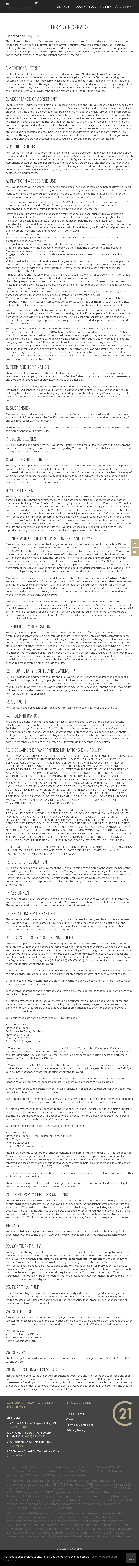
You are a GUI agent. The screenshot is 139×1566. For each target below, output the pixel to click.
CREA (90, 1484)
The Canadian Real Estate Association (49, 1504)
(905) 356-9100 (17, 1427)
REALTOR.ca (78, 1500)
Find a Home (75, 1414)
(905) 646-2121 (16, 1455)
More (106, 8)
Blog (93, 6)
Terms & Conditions (80, 1424)
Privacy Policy (75, 1430)
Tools (79, 8)
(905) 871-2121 (16, 1446)
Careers (71, 1419)
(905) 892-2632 (35, 1436)
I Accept (131, 1558)
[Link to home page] (20, 7)
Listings (63, 6)
